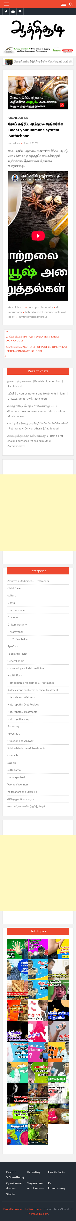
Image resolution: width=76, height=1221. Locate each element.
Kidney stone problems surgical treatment (32, 690)
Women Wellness (17, 784)
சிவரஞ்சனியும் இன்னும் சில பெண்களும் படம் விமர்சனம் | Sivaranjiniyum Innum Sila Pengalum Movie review (36, 411)
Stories (11, 762)
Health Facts (15, 675)
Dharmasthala (16, 610)
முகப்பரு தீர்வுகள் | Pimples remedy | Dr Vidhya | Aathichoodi (32, 338)
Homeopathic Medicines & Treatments (30, 682)
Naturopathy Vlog (18, 719)
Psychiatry (13, 733)
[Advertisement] (38, 512)
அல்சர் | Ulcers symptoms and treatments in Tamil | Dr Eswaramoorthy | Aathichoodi (37, 396)
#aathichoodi (16, 307)
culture (11, 595)
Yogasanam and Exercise (22, 791)
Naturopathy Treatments (22, 711)
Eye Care (12, 646)
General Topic (15, 660)
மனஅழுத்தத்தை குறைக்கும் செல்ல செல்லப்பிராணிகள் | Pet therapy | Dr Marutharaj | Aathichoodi (37, 426)
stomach (12, 755)
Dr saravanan (15, 631)
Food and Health (17, 653)
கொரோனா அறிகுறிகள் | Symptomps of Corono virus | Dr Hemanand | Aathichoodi (36, 348)
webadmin (14, 143)
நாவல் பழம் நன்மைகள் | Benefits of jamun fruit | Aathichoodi (35, 383)
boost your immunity (40, 307)
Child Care (13, 588)
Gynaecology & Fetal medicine (25, 668)
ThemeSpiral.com (37, 1213)
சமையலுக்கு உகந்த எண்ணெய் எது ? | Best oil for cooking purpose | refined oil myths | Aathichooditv (35, 441)
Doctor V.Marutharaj (15, 1174)
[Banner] (38, 50)
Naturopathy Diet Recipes (23, 704)
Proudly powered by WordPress (22, 1209)
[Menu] (6, 4)
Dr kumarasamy (17, 624)
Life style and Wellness (21, 697)
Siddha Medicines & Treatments (26, 748)
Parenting (13, 726)
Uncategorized (18, 117)
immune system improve (32, 316)
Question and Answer (20, 740)
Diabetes (12, 617)
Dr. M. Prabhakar (17, 639)
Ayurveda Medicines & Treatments (28, 581)
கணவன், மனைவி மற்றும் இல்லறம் (26, 806)
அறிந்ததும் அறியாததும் (20, 799)
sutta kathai (14, 769)
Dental (11, 602)
